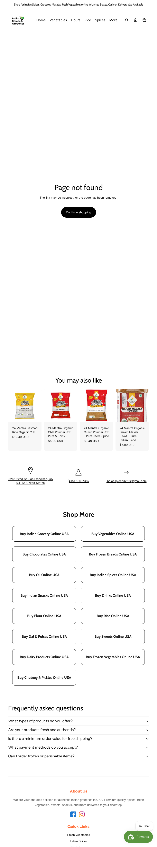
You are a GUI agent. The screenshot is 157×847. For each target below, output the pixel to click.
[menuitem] (41, 20)
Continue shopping (78, 212)
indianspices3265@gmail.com (127, 481)
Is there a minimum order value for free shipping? (50, 738)
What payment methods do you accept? (43, 747)
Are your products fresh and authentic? (42, 730)
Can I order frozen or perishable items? (41, 756)
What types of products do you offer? (40, 721)
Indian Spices (78, 841)
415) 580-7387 (79, 481)
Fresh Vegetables (78, 834)
